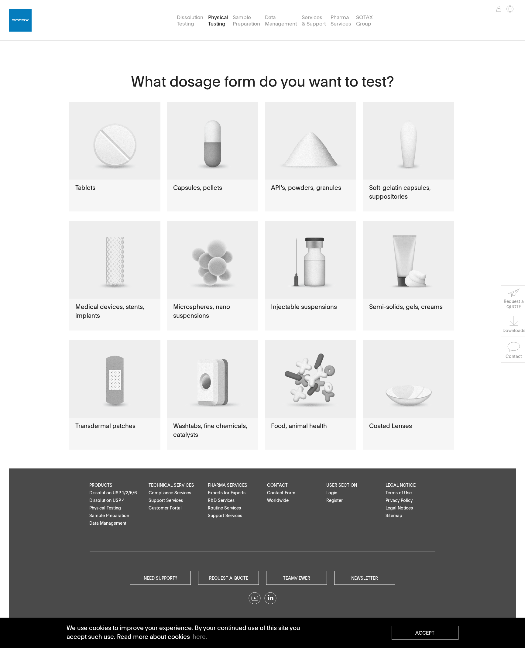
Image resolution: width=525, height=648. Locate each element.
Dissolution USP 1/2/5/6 (113, 492)
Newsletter (364, 578)
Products (100, 485)
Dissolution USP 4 (107, 500)
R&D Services (221, 500)
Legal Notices (399, 508)
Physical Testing (218, 20)
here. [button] (200, 636)
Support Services (166, 500)
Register (334, 500)
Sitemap (394, 515)
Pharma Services (341, 20)
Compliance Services (170, 492)
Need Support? (160, 578)
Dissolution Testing (190, 20)
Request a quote (228, 578)
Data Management (281, 20)
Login (331, 492)
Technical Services (171, 485)
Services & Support (314, 20)
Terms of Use (399, 492)
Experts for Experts (226, 492)
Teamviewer (296, 578)
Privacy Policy (399, 500)
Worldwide (278, 500)
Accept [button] (424, 632)
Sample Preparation (246, 20)
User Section (341, 485)
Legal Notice (401, 485)
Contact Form (281, 492)
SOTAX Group (364, 20)
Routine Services (224, 508)
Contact (277, 485)
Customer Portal (165, 508)
